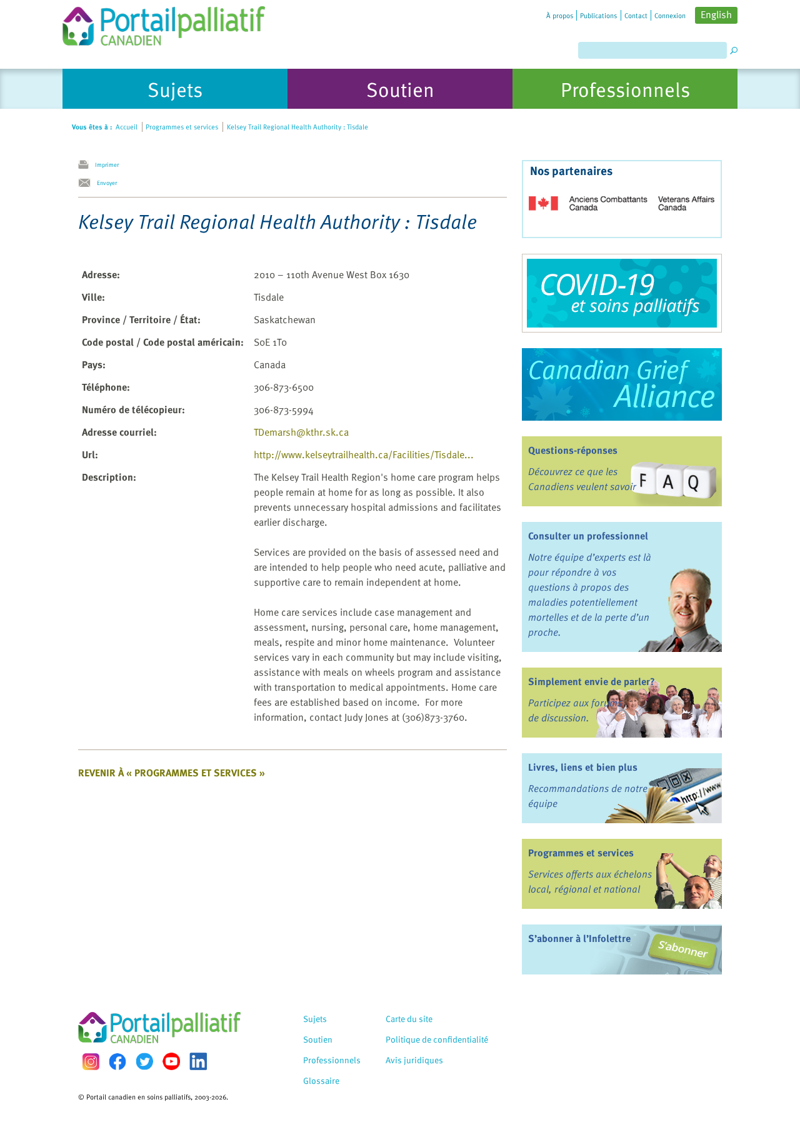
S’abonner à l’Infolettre (579, 938)
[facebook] (117, 1061)
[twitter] (144, 1061)
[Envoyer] (87, 183)
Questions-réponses (573, 450)
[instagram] (90, 1061)
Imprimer (107, 164)
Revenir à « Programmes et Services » (171, 772)
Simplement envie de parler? (591, 681)
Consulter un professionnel (588, 535)
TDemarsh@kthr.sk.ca (301, 431)
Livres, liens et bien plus (583, 766)
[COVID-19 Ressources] (622, 293)
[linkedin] (198, 1061)
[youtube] (171, 1061)
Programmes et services (581, 852)
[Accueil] (163, 23)
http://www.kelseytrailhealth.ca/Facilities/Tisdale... (364, 454)
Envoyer (107, 182)
